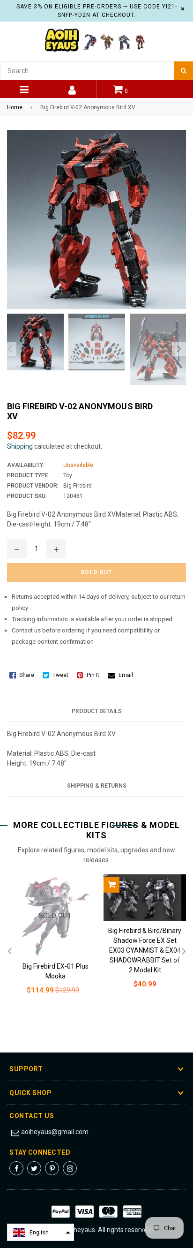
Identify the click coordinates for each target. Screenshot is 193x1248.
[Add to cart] (111, 885)
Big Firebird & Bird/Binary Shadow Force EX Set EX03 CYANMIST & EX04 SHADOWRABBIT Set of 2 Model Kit (144, 950)
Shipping (20, 446)
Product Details (97, 711)
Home (14, 107)
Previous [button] (9, 349)
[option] (33, 342)
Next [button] (179, 349)
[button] (40, 1232)
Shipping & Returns (96, 785)
